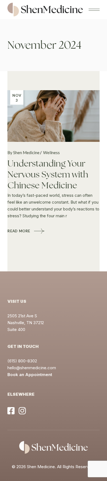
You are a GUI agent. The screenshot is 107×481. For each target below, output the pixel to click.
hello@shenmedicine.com (31, 367)
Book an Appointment (29, 374)
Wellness (51, 152)
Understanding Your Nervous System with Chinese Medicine (47, 174)
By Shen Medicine (23, 152)
